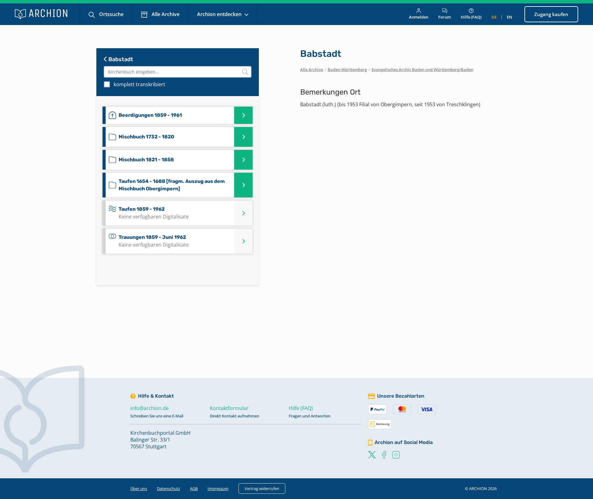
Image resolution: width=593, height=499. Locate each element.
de (494, 17)
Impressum (218, 488)
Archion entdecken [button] (220, 14)
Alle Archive (164, 14)
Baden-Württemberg (347, 69)
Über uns (138, 488)
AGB (194, 488)
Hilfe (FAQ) (471, 17)
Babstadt (120, 59)
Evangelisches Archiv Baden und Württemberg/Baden (422, 69)
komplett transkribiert (139, 84)
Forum (444, 17)
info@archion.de (149, 408)
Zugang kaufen (551, 14)
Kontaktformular (229, 408)
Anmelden (418, 17)
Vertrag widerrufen (262, 488)
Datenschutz (168, 488)
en (509, 17)
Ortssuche (111, 14)
